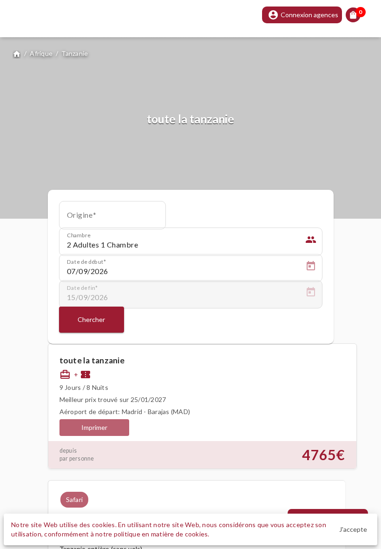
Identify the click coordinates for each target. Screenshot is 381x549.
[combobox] (112, 218)
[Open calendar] (311, 267)
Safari (74, 499)
